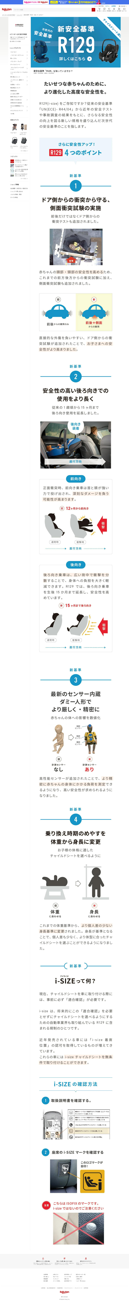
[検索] (93, 10)
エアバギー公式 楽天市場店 (8, 15)
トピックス (19, 15)
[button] (123, 6)
